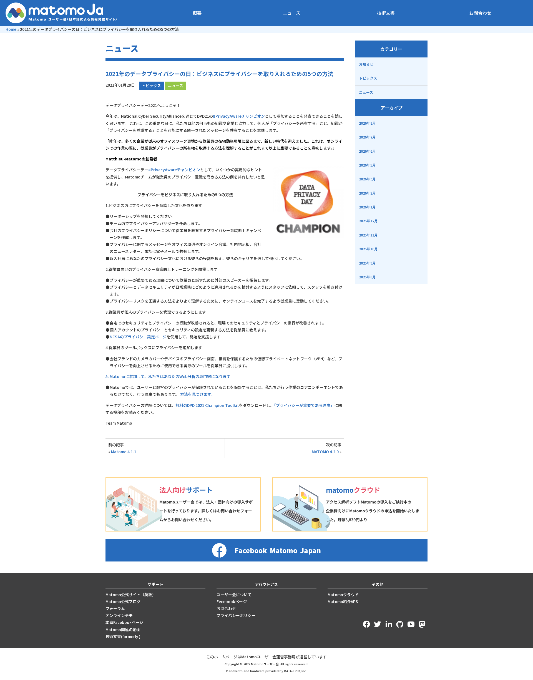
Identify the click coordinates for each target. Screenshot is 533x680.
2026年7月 (367, 137)
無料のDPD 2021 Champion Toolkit (207, 405)
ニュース (291, 12)
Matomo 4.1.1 (123, 451)
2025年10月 (368, 248)
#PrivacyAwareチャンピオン (239, 116)
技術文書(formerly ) (122, 636)
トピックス (151, 85)
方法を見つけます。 (197, 394)
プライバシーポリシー (236, 615)
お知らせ (366, 64)
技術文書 (386, 12)
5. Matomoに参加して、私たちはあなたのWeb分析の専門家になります (167, 376)
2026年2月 (367, 193)
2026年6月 (367, 151)
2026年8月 (367, 123)
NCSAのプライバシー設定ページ (138, 336)
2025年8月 (367, 276)
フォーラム (115, 608)
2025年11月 (368, 235)
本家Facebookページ (124, 622)
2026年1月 (367, 207)
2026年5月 (367, 165)
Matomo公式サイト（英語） (130, 594)
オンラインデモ (119, 615)
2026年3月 (367, 179)
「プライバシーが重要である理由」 (304, 405)
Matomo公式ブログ (122, 601)
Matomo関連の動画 (122, 629)
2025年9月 (367, 263)
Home (11, 29)
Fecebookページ (232, 601)
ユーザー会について (234, 594)
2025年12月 (368, 220)
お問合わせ (480, 12)
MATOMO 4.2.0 (325, 451)
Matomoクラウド (343, 594)
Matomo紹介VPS (343, 601)
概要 (197, 12)
